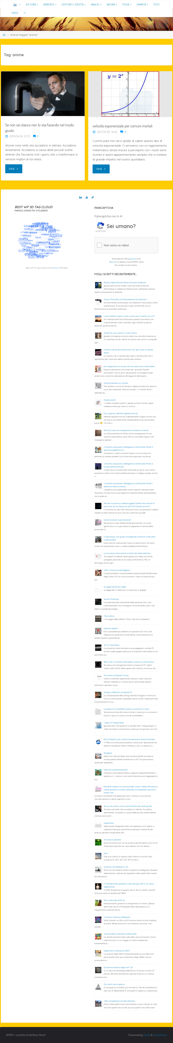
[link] (25, 13)
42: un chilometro (111, 645)
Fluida (146, 1035)
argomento (109, 823)
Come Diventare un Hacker (116, 383)
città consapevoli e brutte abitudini (119, 1001)
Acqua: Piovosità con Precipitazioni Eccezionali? (125, 299)
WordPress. (160, 1035)
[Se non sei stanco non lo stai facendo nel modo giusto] (42, 93)
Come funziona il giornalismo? (117, 520)
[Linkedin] (81, 197)
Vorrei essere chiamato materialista (120, 934)
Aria (106, 853)
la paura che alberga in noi (116, 867)
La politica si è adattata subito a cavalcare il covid (126, 709)
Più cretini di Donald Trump (116, 675)
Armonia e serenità (112, 839)
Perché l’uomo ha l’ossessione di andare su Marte (126, 430)
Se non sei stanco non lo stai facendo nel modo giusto (128, 806)
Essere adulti (110, 400)
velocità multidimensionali (116, 769)
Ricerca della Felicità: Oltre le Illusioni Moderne (125, 282)
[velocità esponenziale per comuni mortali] (130, 94)
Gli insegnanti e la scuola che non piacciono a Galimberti (129, 366)
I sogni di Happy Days (114, 722)
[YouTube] (87, 197)
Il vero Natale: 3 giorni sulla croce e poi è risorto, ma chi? (129, 316)
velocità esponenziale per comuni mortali (122, 125)
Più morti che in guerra (114, 984)
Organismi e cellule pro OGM (117, 950)
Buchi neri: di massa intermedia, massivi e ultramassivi (129, 662)
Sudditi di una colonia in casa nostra (120, 333)
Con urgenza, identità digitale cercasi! (121, 413)
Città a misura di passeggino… (117, 570)
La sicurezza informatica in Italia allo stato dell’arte (127, 553)
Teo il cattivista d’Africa (114, 900)
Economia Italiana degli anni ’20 (118, 967)
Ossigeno (108, 753)
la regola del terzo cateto (115, 587)
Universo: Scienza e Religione (117, 917)
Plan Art (113, 262)
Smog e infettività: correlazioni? (118, 692)
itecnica (55, 268)
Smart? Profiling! (111, 599)
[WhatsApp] (93, 197)
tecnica (133, 258)
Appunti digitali (111, 628)
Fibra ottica (109, 616)
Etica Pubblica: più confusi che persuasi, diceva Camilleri (129, 739)
